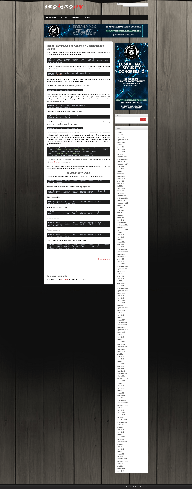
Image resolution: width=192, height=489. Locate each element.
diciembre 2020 (122, 249)
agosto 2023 (121, 179)
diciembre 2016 (122, 322)
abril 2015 (120, 361)
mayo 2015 (120, 359)
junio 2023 (120, 181)
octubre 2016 (121, 327)
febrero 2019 (121, 283)
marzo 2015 (121, 364)
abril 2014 (120, 390)
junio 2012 (120, 429)
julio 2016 (120, 334)
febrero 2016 (121, 344)
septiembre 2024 (122, 164)
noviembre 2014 (122, 373)
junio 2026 (120, 135)
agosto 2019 (121, 271)
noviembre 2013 (122, 403)
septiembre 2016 (122, 330)
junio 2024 (120, 166)
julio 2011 (120, 444)
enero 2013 (120, 417)
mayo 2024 (120, 169)
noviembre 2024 (122, 159)
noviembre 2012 (122, 422)
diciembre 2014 (122, 371)
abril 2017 (120, 317)
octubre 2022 (121, 200)
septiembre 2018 (122, 291)
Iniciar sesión (51, 17)
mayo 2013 (120, 410)
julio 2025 (120, 144)
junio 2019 (120, 276)
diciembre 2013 (122, 400)
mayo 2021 (120, 237)
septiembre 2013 (122, 405)
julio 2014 (120, 383)
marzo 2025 (121, 149)
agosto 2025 (121, 142)
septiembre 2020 (122, 256)
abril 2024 (120, 171)
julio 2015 (120, 354)
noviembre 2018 (122, 288)
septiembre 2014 (122, 378)
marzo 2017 (121, 320)
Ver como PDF (105, 259)
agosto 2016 (121, 332)
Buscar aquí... (111, 4)
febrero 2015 (121, 366)
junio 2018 (120, 295)
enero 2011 (120, 456)
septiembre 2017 (122, 308)
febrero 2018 (121, 303)
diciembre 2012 (122, 420)
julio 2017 (120, 312)
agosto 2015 (121, 351)
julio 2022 (120, 208)
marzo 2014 (121, 393)
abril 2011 (120, 451)
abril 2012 (120, 434)
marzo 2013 (121, 412)
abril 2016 (120, 339)
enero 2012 (120, 439)
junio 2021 (120, 234)
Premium (75, 17)
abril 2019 (120, 281)
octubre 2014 (121, 376)
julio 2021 (120, 232)
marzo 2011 (120, 454)
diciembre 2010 (122, 459)
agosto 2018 (121, 293)
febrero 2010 (121, 468)
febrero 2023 (121, 191)
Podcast (64, 17)
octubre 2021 (121, 227)
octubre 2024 (121, 161)
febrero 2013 (121, 415)
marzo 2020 (121, 264)
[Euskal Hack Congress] (96, 31)
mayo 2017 (120, 315)
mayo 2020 (120, 261)
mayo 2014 (120, 388)
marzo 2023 (121, 188)
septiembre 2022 (122, 203)
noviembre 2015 (122, 347)
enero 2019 (120, 286)
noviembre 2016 (122, 325)
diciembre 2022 (122, 196)
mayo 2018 (120, 298)
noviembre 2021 (122, 225)
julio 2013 (120, 408)
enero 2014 (120, 398)
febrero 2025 (121, 152)
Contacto (87, 17)
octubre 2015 (121, 349)
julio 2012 (120, 427)
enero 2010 (120, 471)
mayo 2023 (120, 183)
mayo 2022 (120, 213)
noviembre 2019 (122, 266)
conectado (64, 279)
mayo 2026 (120, 137)
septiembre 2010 (122, 461)
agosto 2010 (121, 464)
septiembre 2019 (122, 269)
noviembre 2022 (122, 198)
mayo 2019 (120, 278)
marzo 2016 (121, 342)
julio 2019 (120, 274)
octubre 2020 (121, 254)
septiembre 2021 (122, 230)
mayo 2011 (120, 449)
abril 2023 (120, 186)
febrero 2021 (121, 244)
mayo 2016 (120, 337)
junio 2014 (120, 386)
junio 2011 (120, 446)
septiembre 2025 (122, 140)
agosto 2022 (121, 205)
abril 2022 (120, 215)
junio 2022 (120, 210)
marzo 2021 (121, 242)
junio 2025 (120, 147)
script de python (55, 162)
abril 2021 (120, 239)
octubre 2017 (121, 305)
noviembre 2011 (122, 442)
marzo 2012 (121, 437)
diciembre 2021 (122, 222)
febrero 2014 (121, 395)
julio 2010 (120, 466)
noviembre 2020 (122, 252)
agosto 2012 (121, 425)
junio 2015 (120, 356)
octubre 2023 (121, 176)
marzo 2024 (121, 174)
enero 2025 (120, 154)
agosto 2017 (121, 310)
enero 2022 (120, 220)
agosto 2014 (121, 381)
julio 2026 (120, 132)
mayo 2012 (120, 432)
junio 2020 (120, 259)
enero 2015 (120, 368)
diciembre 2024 (122, 157)
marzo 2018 (121, 300)
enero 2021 (120, 247)
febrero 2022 (121, 217)
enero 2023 (120, 193)
